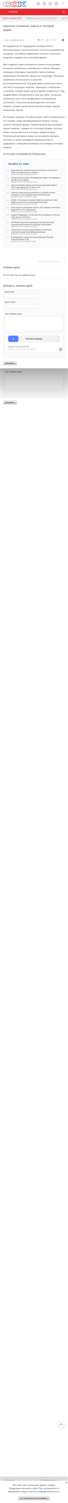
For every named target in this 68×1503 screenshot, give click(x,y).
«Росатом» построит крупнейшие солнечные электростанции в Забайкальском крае (31, 232)
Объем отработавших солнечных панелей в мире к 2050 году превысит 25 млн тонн (34, 187)
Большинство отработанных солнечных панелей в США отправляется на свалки (34, 172)
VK (44, 4)
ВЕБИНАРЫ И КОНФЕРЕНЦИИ (41, 18)
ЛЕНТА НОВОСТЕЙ (12, 18)
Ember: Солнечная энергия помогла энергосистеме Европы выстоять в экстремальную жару (34, 202)
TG (38, 4)
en (63, 12)
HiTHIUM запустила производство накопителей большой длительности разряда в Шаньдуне (32, 224)
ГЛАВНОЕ (13, 12)
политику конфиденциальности (43, 1491)
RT (50, 4)
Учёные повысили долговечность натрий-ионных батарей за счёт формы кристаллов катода (33, 195)
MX (56, 4)
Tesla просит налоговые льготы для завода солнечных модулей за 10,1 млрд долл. (35, 209)
